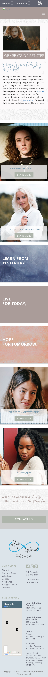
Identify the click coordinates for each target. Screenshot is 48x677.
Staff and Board (9, 573)
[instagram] (32, 567)
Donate (5, 579)
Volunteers (7, 576)
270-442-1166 (32, 575)
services (40, 91)
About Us (6, 570)
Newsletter (7, 581)
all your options (27, 100)
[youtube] (36, 567)
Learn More (24, 174)
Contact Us (24, 519)
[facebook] (28, 567)
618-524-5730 (32, 582)
